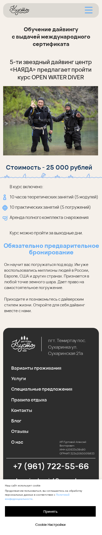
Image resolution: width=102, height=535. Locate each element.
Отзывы (20, 431)
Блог (16, 421)
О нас (17, 442)
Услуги (18, 378)
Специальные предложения (41, 389)
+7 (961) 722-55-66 (51, 466)
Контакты (21, 410)
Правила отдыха (29, 400)
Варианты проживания (36, 368)
